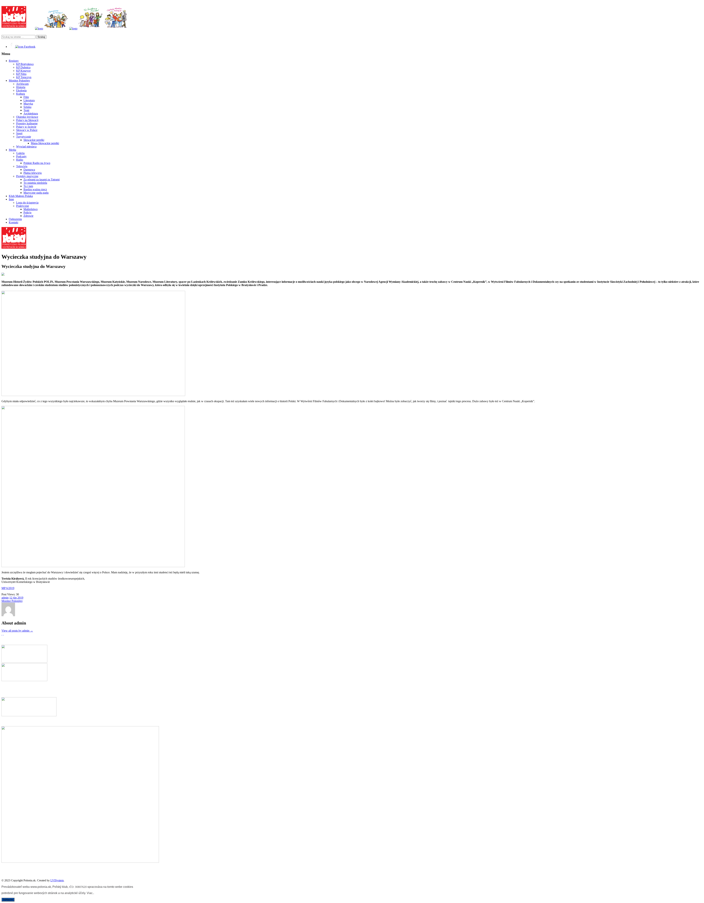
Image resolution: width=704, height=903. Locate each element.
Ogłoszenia (15, 219)
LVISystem (57, 880)
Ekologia (21, 90)
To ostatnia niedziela (35, 182)
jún (15, 597)
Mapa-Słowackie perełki (45, 143)
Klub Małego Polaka (21, 196)
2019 (20, 597)
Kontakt (13, 222)
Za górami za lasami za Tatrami (41, 179)
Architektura (30, 113)
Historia (20, 87)
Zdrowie (28, 215)
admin (5, 597)
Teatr (26, 110)
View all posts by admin (17, 630)
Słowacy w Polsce (26, 130)
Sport (19, 133)
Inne (11, 199)
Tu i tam (28, 186)
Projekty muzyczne (27, 176)
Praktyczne (22, 205)
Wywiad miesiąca (26, 146)
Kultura (20, 93)
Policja (27, 212)
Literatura (29, 100)
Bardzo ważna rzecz (35, 189)
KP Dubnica (23, 67)
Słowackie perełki (33, 139)
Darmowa (29, 169)
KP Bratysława (25, 64)
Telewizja (21, 166)
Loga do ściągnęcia (27, 202)
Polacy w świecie (26, 126)
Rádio (19, 159)
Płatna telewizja (32, 172)
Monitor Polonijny (19, 80)
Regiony (14, 60)
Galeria (20, 153)
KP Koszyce (23, 70)
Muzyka (28, 103)
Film (26, 97)
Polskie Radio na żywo (36, 163)
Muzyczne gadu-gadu (36, 192)
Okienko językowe (27, 116)
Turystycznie (23, 136)
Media (12, 149)
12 (11, 597)
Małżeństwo (30, 209)
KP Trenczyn (23, 77)
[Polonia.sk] (13, 26)
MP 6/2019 (7, 588)
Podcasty (21, 156)
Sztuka (27, 106)
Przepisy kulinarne (27, 123)
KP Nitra (21, 73)
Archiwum (22, 83)
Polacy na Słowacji (27, 120)
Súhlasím (8, 899)
